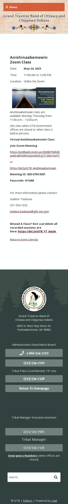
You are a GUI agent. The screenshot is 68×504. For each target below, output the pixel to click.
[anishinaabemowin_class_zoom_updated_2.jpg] (34, 97)
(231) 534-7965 (34, 431)
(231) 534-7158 (34, 378)
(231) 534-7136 (34, 447)
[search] (30, 477)
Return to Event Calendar (24, 239)
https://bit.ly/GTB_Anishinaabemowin (33, 168)
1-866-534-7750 (37, 353)
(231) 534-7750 (34, 363)
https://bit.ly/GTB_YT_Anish (37, 231)
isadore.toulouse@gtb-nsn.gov (29, 211)
